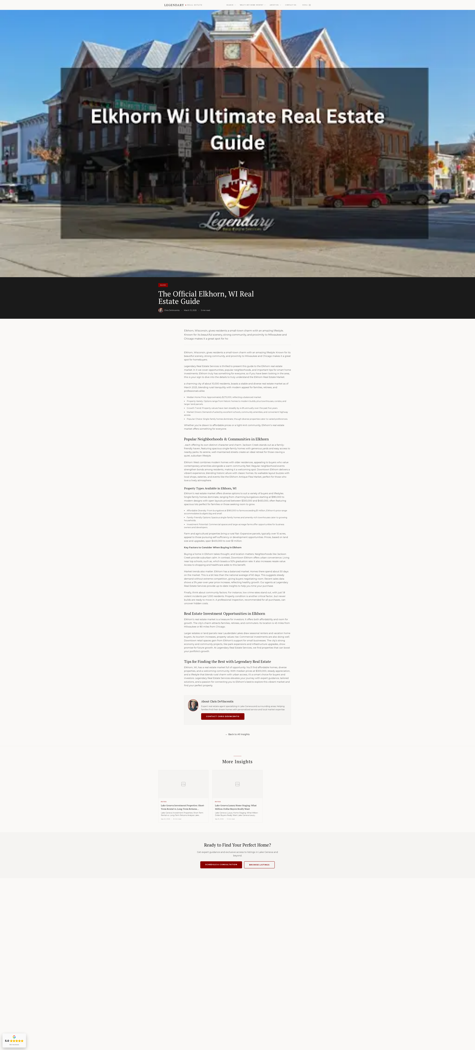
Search (229, 5)
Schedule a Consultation (221, 864)
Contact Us (290, 5)
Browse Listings (259, 865)
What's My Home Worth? (251, 5)
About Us (274, 5)
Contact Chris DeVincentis (222, 716)
